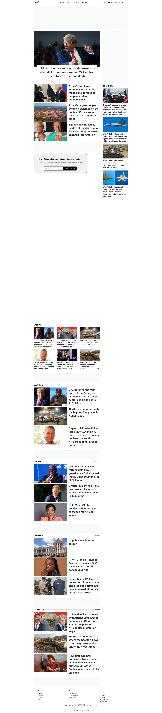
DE (75, 705)
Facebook (104, 693)
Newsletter (104, 701)
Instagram (104, 697)
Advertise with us (73, 693)
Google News (105, 699)
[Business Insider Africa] (38, 2)
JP (84, 705)
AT (72, 705)
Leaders (69, 2)
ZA (96, 705)
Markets (62, 2)
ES (78, 705)
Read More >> (96, 385)
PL (93, 705)
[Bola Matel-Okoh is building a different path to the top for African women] (67, 512)
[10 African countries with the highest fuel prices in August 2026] (90, 336)
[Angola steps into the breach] (67, 547)
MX (87, 705)
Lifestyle (83, 2)
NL (90, 705)
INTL (66, 705)
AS (69, 705)
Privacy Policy (72, 697)
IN (81, 705)
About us (71, 690)
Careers (76, 2)
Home (40, 690)
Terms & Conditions (73, 695)
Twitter (103, 695)
